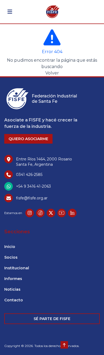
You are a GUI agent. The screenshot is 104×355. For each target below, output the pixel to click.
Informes (13, 278)
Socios (11, 257)
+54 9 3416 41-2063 (33, 186)
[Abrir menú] (9, 12)
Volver (52, 73)
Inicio (9, 246)
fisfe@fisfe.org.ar (31, 198)
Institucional (16, 268)
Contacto (13, 300)
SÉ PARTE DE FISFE (52, 318)
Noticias (12, 289)
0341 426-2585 (29, 174)
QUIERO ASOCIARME (28, 138)
